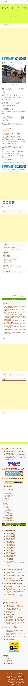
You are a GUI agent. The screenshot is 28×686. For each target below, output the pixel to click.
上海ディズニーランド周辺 (8, 136)
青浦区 (17, 155)
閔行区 (4, 153)
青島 (15, 622)
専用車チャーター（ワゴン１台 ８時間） (12, 266)
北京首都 (11, 619)
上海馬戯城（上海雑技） (9, 520)
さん (11, 606)
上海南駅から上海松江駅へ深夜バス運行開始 (14, 309)
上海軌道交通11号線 (11, 549)
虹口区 (12, 153)
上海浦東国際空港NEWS (14, 469)
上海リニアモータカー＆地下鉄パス (11, 258)
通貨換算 (14, 299)
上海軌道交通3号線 (10, 536)
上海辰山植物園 (7, 128)
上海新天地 (6, 498)
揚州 (19, 620)
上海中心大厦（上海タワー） (10, 495)
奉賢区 (4, 155)
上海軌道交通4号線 (10, 538)
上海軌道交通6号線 (10, 541)
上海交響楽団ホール (8, 515)
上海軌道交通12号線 (11, 550)
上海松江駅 (8, 111)
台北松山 (13, 623)
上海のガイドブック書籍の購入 (10, 259)
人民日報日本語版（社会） (13, 583)
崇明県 (7, 157)
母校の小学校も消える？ (12, 639)
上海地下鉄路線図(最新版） (9, 248)
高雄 (17, 623)
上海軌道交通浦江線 (10, 561)
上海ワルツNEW (10, 627)
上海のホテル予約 (7, 262)
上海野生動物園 (7, 511)
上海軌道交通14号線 (11, 553)
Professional (15, 673)
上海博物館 (6, 507)
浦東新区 (17, 151)
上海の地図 (5, 252)
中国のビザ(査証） (7, 261)
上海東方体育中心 (7, 517)
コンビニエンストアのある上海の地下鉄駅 (13, 249)
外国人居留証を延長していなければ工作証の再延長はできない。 (15, 455)
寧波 (9, 622)
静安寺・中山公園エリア (15, 141)
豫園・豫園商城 (7, 497)
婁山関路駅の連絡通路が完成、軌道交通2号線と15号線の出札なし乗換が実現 (15, 315)
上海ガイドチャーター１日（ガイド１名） (13, 268)
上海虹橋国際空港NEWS (14, 478)
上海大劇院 (6, 512)
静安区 (8, 151)
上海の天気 (19, 606)
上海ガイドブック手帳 (14, 7)
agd (12, 676)
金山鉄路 (8, 566)
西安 (12, 622)
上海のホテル (12, 682)
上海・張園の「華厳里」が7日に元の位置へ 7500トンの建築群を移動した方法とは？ (16, 591)
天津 (9, 620)
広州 (21, 619)
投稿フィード (9, 660)
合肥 (19, 622)
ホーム (8, 676)
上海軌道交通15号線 (11, 555)
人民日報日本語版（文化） (13, 569)
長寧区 (12, 151)
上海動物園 (6, 509)
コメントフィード (10, 662)
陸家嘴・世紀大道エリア (17, 138)
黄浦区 (4, 151)
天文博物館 (6, 130)
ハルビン (22, 622)
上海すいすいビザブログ (12, 448)
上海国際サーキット (8, 518)
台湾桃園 (8, 623)
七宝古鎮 (5, 506)
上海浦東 (20, 617)
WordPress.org (9, 663)
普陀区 (17, 153)
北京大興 (16, 619)
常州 (22, 620)
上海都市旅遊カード (7, 255)
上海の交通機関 (17, 676)
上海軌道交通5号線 (10, 539)
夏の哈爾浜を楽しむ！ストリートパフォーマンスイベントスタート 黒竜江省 (15, 595)
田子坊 (5, 500)
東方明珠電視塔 (7, 493)
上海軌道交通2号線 (10, 535)
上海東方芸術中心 (7, 514)
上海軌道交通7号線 (10, 542)
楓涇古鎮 (5, 504)
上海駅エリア (15, 143)
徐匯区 (22, 151)
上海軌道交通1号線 (10, 533)
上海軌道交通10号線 (11, 547)
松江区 (8, 155)
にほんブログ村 (14, 171)
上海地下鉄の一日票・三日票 (9, 256)
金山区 (12, 155)
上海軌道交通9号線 (10, 546)
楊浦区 (8, 153)
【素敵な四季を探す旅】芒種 (13, 572)
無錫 (15, 620)
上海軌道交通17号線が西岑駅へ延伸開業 (13, 329)
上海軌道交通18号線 (11, 559)
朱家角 (5, 503)
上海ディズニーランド (8, 250)
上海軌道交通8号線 (10, 544)
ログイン (8, 658)
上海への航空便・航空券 (8, 265)
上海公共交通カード (7, 253)
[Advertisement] (14, 42)
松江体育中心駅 (16, 111)
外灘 (4, 492)
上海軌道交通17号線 (11, 558)
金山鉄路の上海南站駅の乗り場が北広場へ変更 (14, 326)
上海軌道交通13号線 (11, 552)
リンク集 (17, 684)
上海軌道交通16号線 (11, 556)
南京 (12, 620)
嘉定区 (21, 155)
